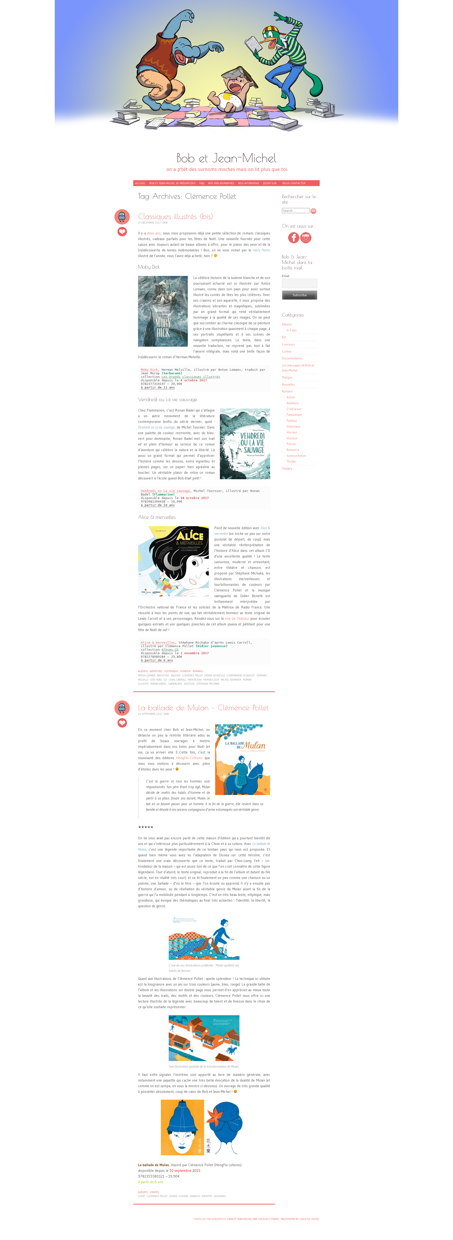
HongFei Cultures (189, 758)
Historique (171, 671)
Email (285, 276)
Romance (293, 450)
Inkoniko (263, 1219)
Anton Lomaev (146, 675)
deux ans (153, 233)
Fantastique (294, 414)
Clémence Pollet (192, 675)
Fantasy (292, 420)
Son (122, 217)
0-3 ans (292, 330)
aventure (163, 675)
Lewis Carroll (177, 679)
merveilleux (211, 679)
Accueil (140, 183)
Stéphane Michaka (207, 683)
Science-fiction (296, 456)
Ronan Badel (158, 683)
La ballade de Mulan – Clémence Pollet (203, 707)
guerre (183, 1196)
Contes (154, 1192)
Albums (143, 671)
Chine (141, 1196)
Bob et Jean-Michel (226, 157)
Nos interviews (248, 183)
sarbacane (175, 683)
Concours (288, 344)
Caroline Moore (309, 1219)
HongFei (195, 1196)
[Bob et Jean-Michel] (226, 78)
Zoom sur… (271, 183)
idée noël (156, 679)
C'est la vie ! (294, 409)
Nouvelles (288, 384)
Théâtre (287, 468)
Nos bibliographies (221, 183)
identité (207, 1196)
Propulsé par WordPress (210, 1219)
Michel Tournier (231, 679)
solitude (189, 683)
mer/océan (195, 679)
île (165, 679)
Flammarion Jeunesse (241, 675)
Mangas (287, 377)
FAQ (201, 183)
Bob (165, 222)
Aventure (156, 671)
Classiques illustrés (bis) (175, 216)
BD (284, 337)
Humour (185, 671)
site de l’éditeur (237, 618)
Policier (291, 444)
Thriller (291, 461)
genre (173, 1196)
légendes (220, 1196)
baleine (175, 675)
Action (291, 397)
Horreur (292, 432)
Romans (198, 671)
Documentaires (292, 358)
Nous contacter (294, 183)
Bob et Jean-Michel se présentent (172, 183)
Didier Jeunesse (215, 675)
